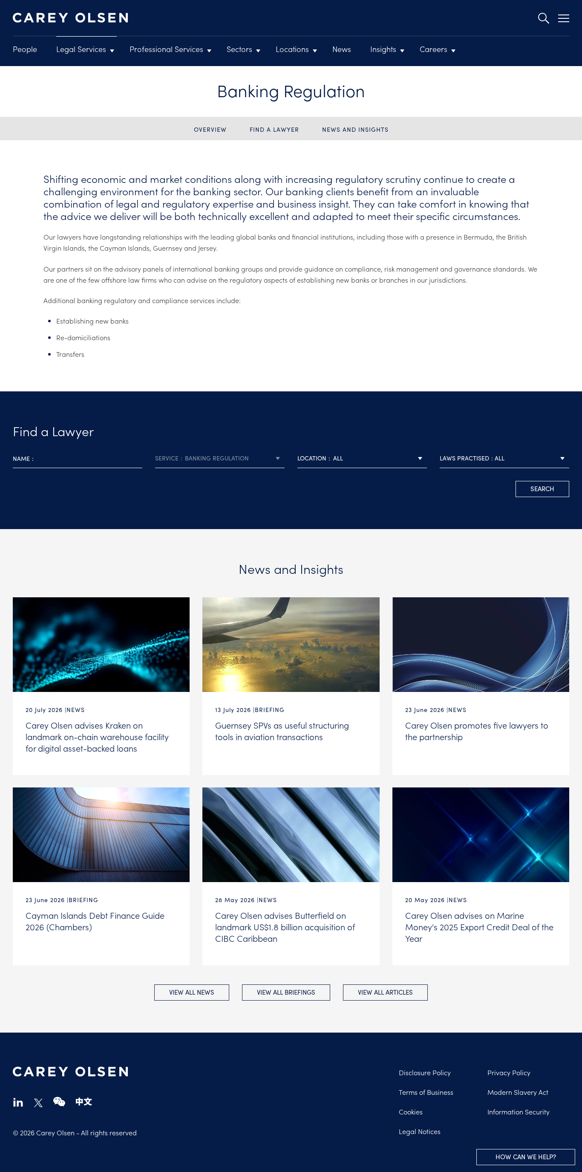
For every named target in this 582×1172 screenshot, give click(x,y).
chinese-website (84, 1102)
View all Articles (385, 992)
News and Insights (355, 129)
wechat (59, 1102)
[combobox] (220, 458)
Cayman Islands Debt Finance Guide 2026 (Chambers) (95, 920)
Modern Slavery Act (517, 1092)
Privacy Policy (508, 1072)
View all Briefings (286, 992)
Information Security (518, 1111)
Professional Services (166, 48)
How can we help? (526, 1156)
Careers (433, 48)
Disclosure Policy (425, 1072)
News (341, 48)
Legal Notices (420, 1131)
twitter (38, 1103)
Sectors (239, 48)
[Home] (70, 18)
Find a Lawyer (274, 129)
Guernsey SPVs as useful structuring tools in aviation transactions (282, 730)
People (25, 48)
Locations (292, 48)
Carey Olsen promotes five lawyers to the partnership (476, 730)
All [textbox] (338, 458)
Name (21, 458)
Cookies (411, 1111)
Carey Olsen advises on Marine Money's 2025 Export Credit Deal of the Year (479, 926)
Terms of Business (426, 1092)
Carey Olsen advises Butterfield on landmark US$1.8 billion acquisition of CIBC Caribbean (285, 926)
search (542, 488)
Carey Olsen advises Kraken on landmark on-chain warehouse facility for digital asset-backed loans (97, 736)
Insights (383, 48)
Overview (210, 129)
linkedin (18, 1102)
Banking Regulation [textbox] (217, 458)
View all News (191, 992)
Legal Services (81, 48)
